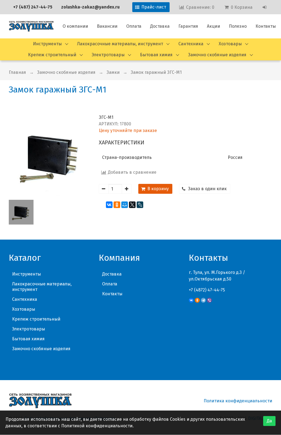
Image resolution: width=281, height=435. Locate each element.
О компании (75, 26)
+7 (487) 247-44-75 (32, 7)
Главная (17, 72)
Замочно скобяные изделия (217, 54)
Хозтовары (230, 43)
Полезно (238, 26)
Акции (213, 26)
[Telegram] (203, 300)
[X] (132, 204)
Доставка (160, 26)
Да (269, 420)
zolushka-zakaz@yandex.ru (90, 7)
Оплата (133, 26)
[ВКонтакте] (109, 204)
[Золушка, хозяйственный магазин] (31, 26)
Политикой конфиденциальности (97, 425)
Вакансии (107, 26)
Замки (113, 72)
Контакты (265, 26)
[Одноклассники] (117, 204)
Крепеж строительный (52, 54)
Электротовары (108, 54)
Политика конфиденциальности (238, 400)
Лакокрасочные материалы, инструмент (120, 43)
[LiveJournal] (140, 204)
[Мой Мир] (124, 204)
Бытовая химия (156, 54)
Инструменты (47, 43)
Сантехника (190, 43)
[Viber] (209, 300)
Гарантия (188, 26)
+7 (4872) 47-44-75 (207, 290)
